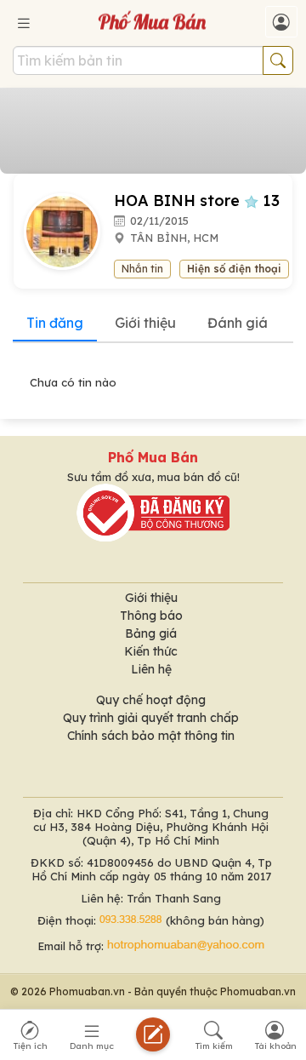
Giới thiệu (145, 322)
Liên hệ (151, 669)
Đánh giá (237, 322)
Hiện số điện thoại (234, 268)
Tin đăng (54, 322)
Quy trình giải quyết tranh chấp (151, 717)
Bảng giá (151, 633)
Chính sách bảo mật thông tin (151, 735)
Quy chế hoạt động (151, 700)
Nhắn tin (142, 268)
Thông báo (151, 615)
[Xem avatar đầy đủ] (69, 230)
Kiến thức (151, 651)
